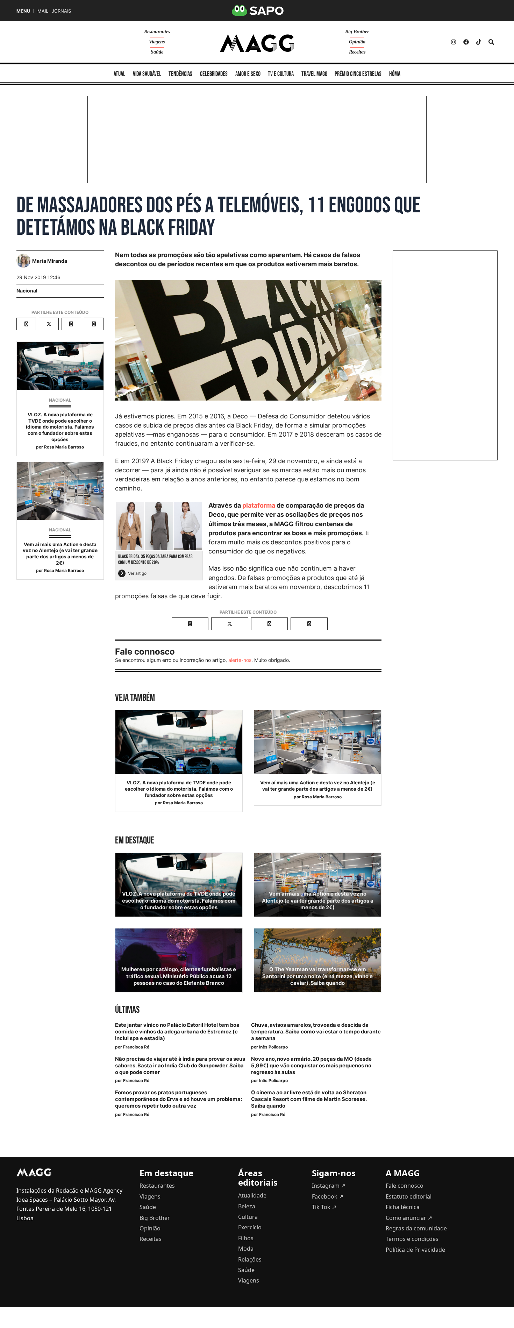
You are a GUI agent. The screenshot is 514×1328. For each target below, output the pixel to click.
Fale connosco (404, 1185)
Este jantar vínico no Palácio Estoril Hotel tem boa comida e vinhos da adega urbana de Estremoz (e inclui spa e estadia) (177, 1031)
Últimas (127, 1010)
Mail (42, 11)
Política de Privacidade (415, 1249)
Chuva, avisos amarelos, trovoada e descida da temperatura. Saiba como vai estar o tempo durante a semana (316, 1031)
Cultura (248, 1217)
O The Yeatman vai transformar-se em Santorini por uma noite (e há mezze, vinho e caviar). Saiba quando (317, 976)
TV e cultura (281, 74)
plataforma (258, 505)
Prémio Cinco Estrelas (358, 74)
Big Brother (357, 31)
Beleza (246, 1206)
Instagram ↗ (328, 1185)
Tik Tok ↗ (324, 1207)
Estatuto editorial (408, 1196)
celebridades (214, 74)
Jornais (61, 11)
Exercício (250, 1227)
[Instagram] (453, 42)
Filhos (246, 1238)
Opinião (357, 41)
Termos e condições (412, 1239)
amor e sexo (247, 74)
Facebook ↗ (327, 1196)
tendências (180, 74)
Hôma (394, 74)
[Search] (491, 42)
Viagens (157, 41)
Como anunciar (409, 1218)
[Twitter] (478, 42)
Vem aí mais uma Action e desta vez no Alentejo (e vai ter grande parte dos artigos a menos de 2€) (60, 554)
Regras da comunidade (416, 1228)
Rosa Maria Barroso (64, 447)
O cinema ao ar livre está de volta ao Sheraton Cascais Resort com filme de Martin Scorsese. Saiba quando (308, 1099)
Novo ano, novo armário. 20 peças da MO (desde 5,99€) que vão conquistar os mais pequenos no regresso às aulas (311, 1065)
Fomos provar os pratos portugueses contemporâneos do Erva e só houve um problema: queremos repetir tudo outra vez (178, 1099)
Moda (246, 1248)
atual (119, 74)
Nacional (26, 291)
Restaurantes (157, 31)
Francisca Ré (136, 1047)
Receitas (357, 52)
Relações (250, 1259)
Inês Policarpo (273, 1047)
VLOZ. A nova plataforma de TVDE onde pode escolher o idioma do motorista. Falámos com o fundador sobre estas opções (60, 427)
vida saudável (147, 74)
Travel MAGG (314, 74)
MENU (23, 11)
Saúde (157, 52)
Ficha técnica (403, 1207)
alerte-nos (239, 660)
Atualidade (252, 1195)
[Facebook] (466, 42)
